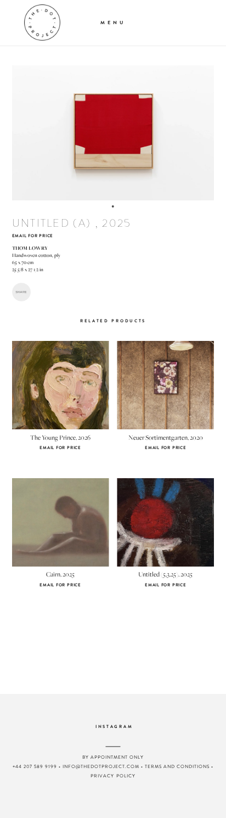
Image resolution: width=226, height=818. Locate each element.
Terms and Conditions (177, 766)
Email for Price (33, 235)
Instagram (114, 727)
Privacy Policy (113, 776)
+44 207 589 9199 (35, 766)
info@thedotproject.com (101, 766)
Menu (112, 22)
